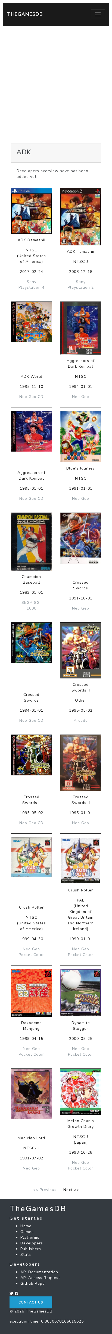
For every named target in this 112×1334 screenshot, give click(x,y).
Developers (31, 1243)
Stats (25, 1254)
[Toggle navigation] (98, 14)
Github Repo (32, 1283)
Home (26, 1226)
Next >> (71, 1189)
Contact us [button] (30, 1302)
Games (27, 1231)
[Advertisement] (56, 85)
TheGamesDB (25, 14)
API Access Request (40, 1277)
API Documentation (39, 1272)
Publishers (30, 1248)
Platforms (29, 1237)
